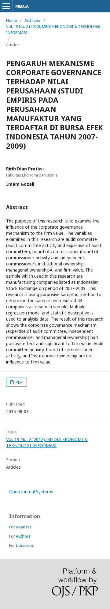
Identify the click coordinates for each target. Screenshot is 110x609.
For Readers (20, 527)
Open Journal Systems (31, 491)
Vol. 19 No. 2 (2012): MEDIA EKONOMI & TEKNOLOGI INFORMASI (53, 29)
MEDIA (22, 6)
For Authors (20, 536)
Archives (32, 20)
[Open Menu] (6, 6)
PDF (19, 382)
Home (11, 20)
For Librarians (21, 545)
